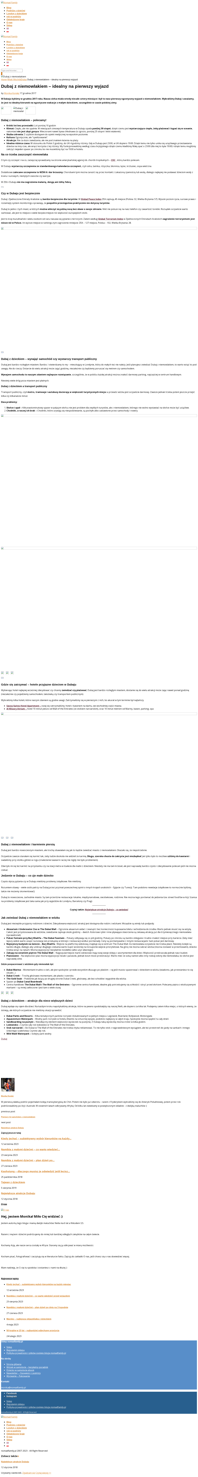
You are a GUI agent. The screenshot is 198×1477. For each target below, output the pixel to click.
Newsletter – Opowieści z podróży (23, 1373)
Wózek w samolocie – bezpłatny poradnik (27, 1367)
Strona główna (13, 1364)
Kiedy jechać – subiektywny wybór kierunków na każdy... (36, 1138)
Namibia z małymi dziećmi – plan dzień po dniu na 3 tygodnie (37, 1307)
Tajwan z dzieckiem (13, 1182)
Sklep (9, 25)
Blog (8, 8)
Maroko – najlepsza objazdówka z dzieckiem (28, 1319)
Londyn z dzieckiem (16, 14)
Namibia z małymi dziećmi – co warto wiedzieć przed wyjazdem (38, 1296)
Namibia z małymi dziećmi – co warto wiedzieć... (30, 1149)
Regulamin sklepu (15, 1350)
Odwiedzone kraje (15, 19)
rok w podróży (13, 16)
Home (4, 79)
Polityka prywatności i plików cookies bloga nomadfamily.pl (36, 1353)
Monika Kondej (11, 93)
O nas (9, 22)
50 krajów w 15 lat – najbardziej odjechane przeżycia (32, 1330)
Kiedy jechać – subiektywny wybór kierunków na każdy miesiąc (38, 1284)
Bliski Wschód (14, 79)
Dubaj (24, 79)
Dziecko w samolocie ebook (20, 1370)
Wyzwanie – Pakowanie (18, 1376)
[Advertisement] (82, 1059)
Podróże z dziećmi (15, 11)
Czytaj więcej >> (43, 1472)
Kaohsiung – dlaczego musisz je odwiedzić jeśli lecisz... (35, 1171)
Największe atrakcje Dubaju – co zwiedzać (106, 909)
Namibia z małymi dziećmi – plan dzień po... (28, 1160)
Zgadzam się (28, 1472)
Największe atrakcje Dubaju (18, 1193)
